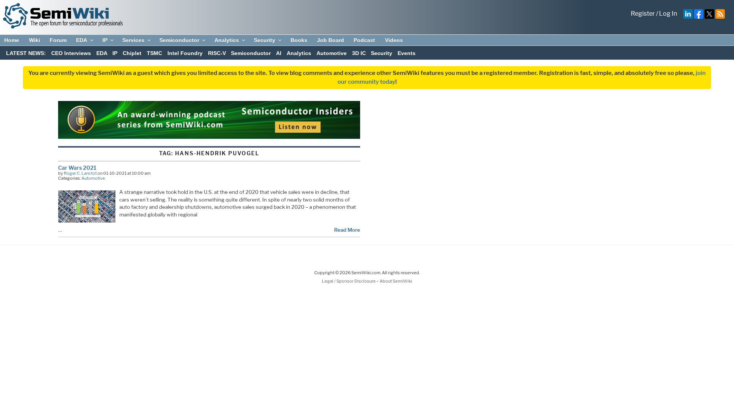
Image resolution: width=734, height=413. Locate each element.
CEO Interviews (71, 53)
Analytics (226, 40)
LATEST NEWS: (26, 53)
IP (104, 40)
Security (264, 40)
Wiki (34, 40)
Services (133, 40)
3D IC (359, 53)
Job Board (330, 40)
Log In (668, 13)
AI (278, 53)
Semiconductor (179, 40)
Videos (394, 40)
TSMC (154, 53)
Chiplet (132, 53)
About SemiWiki (396, 281)
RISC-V (217, 53)
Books (299, 40)
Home (11, 40)
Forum (58, 40)
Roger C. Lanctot (80, 173)
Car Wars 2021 (77, 167)
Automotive (332, 53)
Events (407, 53)
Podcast (364, 40)
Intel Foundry (185, 53)
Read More (347, 230)
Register (643, 13)
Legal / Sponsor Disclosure (349, 281)
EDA (81, 40)
